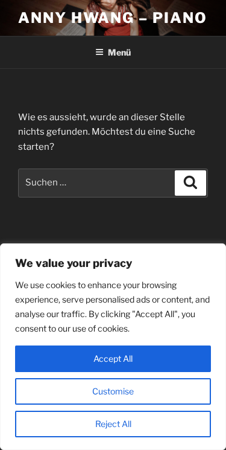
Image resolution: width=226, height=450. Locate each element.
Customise (113, 391)
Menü (119, 52)
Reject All (113, 424)
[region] (113, 346)
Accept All (113, 358)
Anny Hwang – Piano (112, 18)
